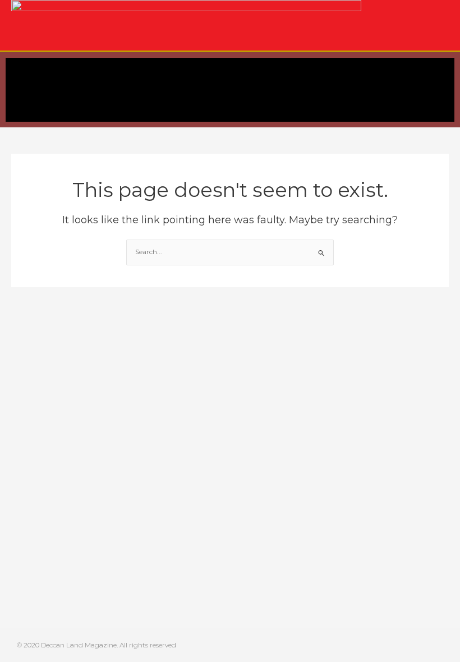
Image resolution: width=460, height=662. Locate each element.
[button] (13, 90)
